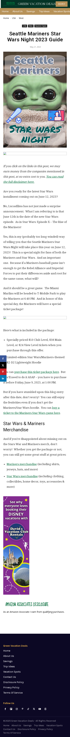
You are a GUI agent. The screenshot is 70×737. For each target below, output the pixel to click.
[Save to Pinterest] (3, 371)
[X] (34, 709)
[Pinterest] (23, 709)
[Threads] (45, 709)
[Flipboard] (11, 709)
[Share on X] (3, 365)
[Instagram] (17, 709)
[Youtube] (40, 709)
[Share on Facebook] (3, 358)
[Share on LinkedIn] (3, 378)
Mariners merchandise (22, 464)
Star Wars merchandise (22, 476)
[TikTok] (28, 709)
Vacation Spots (40, 26)
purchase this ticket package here (36, 372)
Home (6, 18)
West (21, 18)
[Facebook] (5, 709)
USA (14, 18)
